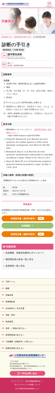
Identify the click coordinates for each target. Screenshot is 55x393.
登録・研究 (10, 314)
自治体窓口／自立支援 (15, 308)
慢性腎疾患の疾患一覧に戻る (19, 259)
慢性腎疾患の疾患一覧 (22, 36)
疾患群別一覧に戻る (15, 265)
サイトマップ (16, 381)
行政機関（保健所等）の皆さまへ (20, 341)
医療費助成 (10, 301)
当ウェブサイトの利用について (27, 384)
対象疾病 (11, 246)
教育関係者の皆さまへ (15, 334)
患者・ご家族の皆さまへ (16, 328)
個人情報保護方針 (33, 381)
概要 (7, 288)
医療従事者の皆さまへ (15, 348)
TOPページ (10, 281)
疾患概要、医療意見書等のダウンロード (25, 252)
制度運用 (9, 321)
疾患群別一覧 (6, 36)
